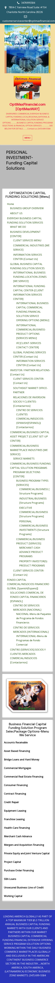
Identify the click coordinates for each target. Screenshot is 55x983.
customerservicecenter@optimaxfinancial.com (28, 21)
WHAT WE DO (18, 227)
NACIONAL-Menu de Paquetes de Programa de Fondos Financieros (33, 618)
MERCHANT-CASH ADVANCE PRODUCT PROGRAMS (31, 552)
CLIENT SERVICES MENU (27, 240)
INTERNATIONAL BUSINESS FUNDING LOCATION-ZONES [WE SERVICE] (30, 277)
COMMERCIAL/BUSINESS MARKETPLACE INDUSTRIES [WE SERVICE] (29, 450)
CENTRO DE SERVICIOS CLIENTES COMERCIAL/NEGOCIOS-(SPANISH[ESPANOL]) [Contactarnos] (30, 418)
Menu (27, 137)
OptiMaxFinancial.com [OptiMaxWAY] (27, 106)
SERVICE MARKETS (24, 458)
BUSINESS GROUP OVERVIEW (27, 208)
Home (10, 204)
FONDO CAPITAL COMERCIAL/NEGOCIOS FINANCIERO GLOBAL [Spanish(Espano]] (28, 584)
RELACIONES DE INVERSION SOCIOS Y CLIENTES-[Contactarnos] (29, 402)
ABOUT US (16, 213)
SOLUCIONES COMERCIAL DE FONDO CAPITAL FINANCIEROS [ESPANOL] (28, 597)
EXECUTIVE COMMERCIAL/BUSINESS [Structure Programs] (33, 512)
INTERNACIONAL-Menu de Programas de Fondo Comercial (31, 640)
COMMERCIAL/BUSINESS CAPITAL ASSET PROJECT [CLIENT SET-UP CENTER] (29, 436)
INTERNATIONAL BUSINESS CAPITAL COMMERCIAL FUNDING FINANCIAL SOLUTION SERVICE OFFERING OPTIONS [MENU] (32, 312)
